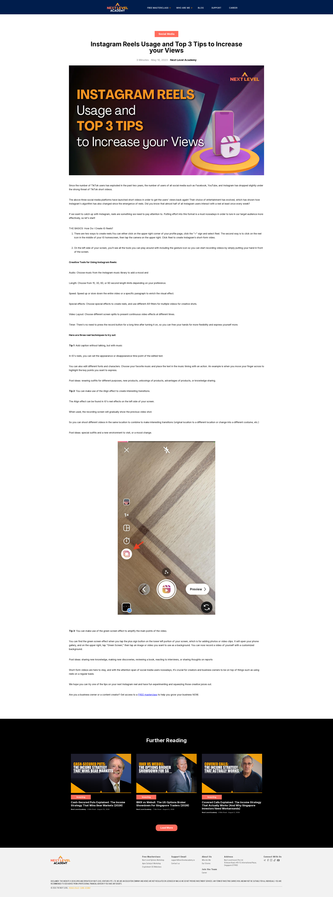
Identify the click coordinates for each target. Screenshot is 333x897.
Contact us (175, 863)
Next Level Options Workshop (153, 860)
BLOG (201, 8)
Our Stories (206, 863)
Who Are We (206, 860)
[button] (159, 8)
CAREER (233, 8)
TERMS (82, 888)
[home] (118, 7)
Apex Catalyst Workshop (151, 863)
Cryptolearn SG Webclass (151, 867)
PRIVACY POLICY (74, 888)
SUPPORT (216, 8)
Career (204, 872)
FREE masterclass (147, 694)
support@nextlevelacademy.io (183, 860)
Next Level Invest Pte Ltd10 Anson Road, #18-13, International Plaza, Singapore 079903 (240, 863)
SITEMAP (87, 888)
